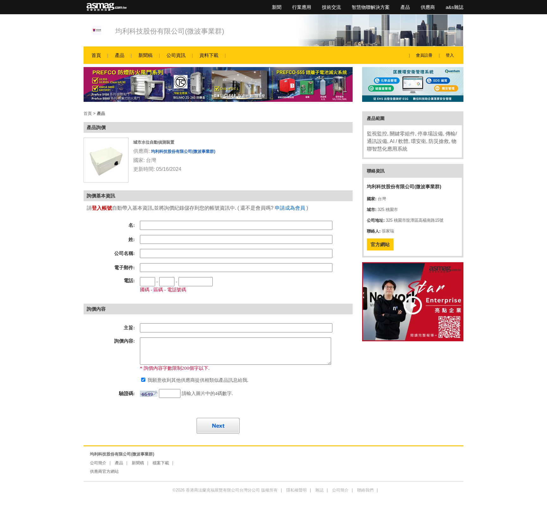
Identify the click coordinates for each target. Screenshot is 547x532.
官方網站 (380, 244)
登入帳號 (102, 208)
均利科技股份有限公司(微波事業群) (169, 31)
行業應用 (301, 7)
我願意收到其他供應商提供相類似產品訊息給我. (197, 380)
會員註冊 (424, 55)
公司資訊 (176, 55)
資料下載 (208, 55)
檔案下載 (161, 463)
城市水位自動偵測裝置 (153, 142)
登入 (450, 55)
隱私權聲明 (296, 490)
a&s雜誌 (454, 7)
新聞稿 (145, 55)
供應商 (428, 7)
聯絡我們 (365, 490)
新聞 (276, 7)
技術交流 (331, 7)
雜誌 (319, 490)
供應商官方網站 (104, 471)
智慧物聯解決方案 (371, 7)
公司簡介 (98, 463)
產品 (405, 7)
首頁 (96, 55)
